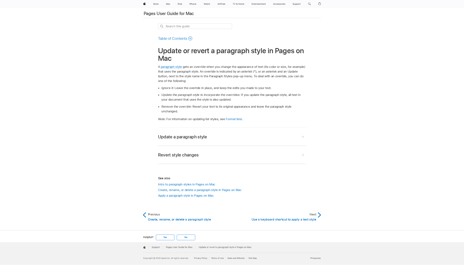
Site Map (252, 258)
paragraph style (171, 67)
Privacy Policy (200, 258)
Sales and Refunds (236, 258)
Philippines (315, 258)
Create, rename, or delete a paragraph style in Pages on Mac (200, 190)
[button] (309, 4)
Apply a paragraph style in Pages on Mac (186, 195)
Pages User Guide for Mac (169, 13)
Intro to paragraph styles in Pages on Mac (186, 184)
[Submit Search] (162, 26)
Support (156, 247)
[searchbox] (195, 26)
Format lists (234, 119)
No (186, 237)
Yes (165, 237)
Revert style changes (178, 155)
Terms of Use (217, 258)
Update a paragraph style (182, 136)
